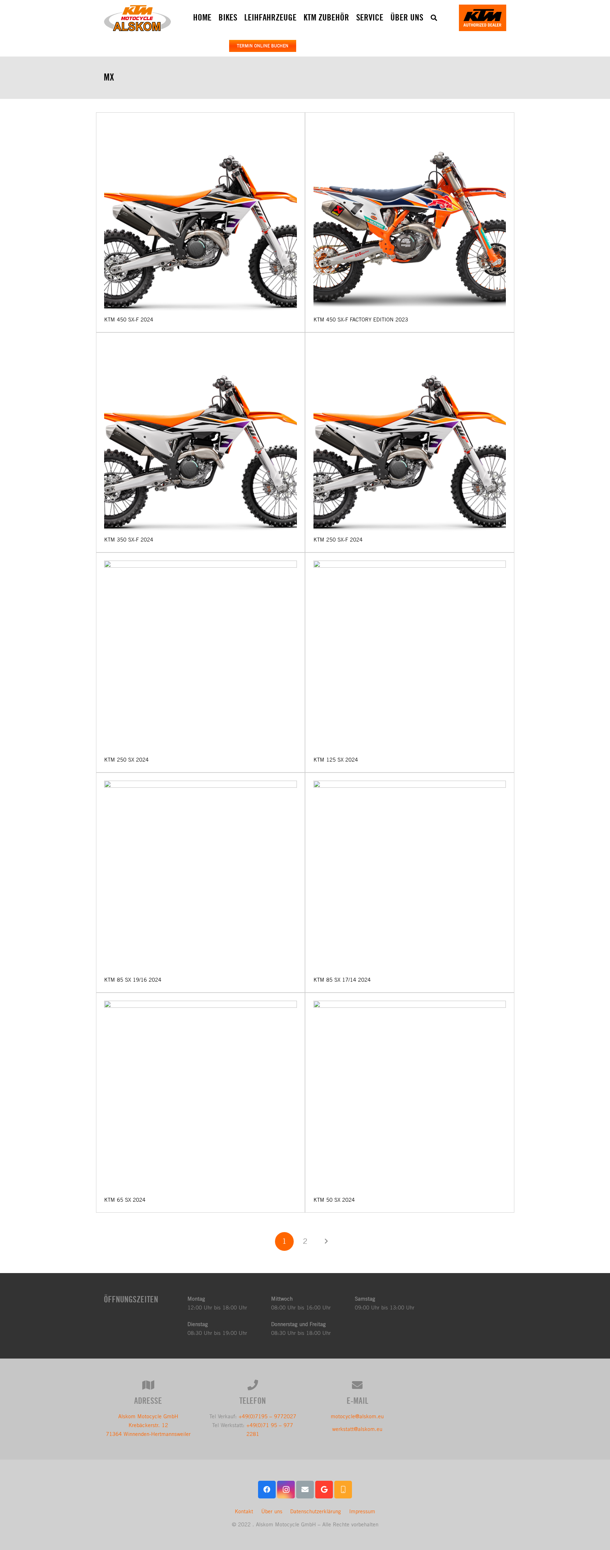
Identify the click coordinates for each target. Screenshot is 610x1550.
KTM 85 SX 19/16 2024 (132, 980)
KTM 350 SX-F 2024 (128, 540)
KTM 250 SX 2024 (126, 760)
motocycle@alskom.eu (357, 1416)
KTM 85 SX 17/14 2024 (342, 980)
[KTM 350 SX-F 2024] (200, 437)
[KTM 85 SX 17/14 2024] (409, 877)
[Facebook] (267, 1489)
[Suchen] (434, 17)
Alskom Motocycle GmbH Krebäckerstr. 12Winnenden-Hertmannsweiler (148, 1425)
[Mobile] (343, 1489)
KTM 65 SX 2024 (124, 1200)
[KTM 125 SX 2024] (409, 657)
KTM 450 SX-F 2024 (128, 319)
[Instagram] (286, 1489)
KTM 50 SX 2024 (334, 1200)
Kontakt (244, 1511)
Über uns (271, 1511)
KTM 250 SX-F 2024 (338, 540)
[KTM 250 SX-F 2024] (409, 437)
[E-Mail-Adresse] (305, 1489)
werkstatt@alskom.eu (357, 1429)
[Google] (324, 1489)
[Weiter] (325, 1241)
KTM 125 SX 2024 (335, 760)
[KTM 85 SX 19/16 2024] (200, 877)
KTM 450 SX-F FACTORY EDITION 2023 (360, 319)
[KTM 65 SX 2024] (200, 1097)
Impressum (362, 1511)
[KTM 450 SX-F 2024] (200, 216)
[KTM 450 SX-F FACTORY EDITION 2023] (409, 216)
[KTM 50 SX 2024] (409, 1097)
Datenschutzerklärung (315, 1511)
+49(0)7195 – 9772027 (267, 1416)
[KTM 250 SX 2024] (200, 657)
